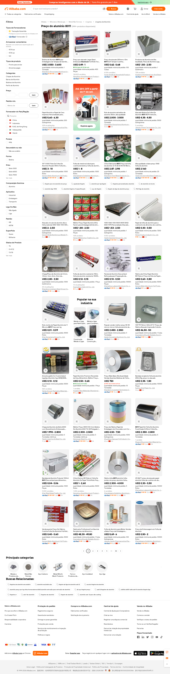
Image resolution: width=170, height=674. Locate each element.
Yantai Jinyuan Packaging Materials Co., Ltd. (55, 391)
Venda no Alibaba (143, 611)
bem (34, 95)
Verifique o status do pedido (147, 620)
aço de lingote (96, 189)
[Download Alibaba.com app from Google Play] (157, 653)
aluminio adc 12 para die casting (90, 594)
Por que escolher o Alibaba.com (16, 611)
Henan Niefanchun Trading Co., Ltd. (86, 238)
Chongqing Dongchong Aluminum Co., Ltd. (117, 124)
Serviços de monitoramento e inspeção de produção (52, 629)
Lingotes (88, 22)
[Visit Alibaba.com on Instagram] (152, 637)
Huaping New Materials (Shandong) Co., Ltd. (86, 391)
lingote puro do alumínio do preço (56, 184)
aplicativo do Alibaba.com (121, 653)
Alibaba (43, 22)
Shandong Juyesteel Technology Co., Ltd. (117, 390)
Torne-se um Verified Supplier (147, 624)
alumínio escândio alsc (44, 584)
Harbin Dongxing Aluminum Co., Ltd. (117, 337)
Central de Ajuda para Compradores (117, 611)
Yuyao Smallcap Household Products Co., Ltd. (117, 75)
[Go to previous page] (84, 551)
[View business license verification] (106, 670)
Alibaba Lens (17, 653)
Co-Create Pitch (10, 615)
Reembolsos (108, 624)
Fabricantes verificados (79, 611)
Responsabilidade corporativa (15, 620)
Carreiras (8, 624)
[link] (167, 652)
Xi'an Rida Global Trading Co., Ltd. (54, 493)
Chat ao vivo (108, 615)
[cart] (135, 9)
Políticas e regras (44, 635)
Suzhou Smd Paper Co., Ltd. (145, 388)
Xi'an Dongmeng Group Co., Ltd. (53, 337)
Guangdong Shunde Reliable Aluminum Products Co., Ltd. (148, 335)
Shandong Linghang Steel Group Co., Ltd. (55, 289)
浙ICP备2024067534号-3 (144, 670)
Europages (118, 663)
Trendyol (110, 663)
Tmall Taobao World (74, 663)
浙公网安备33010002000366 (123, 670)
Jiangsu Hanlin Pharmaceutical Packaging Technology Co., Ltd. (55, 127)
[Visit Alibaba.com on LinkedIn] (143, 637)
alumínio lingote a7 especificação (74, 189)
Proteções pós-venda (45, 624)
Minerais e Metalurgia (57, 22)
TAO (103, 663)
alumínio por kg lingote (98, 184)
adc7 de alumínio (28, 594)
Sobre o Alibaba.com (12, 606)
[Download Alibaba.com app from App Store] (140, 653)
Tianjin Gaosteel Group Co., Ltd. (115, 238)
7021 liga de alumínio (142, 189)
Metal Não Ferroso (75, 22)
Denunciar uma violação (112, 635)
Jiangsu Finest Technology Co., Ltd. (148, 127)
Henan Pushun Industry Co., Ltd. (146, 235)
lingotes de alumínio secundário (20, 584)
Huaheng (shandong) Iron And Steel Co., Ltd (148, 75)
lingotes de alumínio (47, 594)
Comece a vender (143, 615)
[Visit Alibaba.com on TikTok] (161, 637)
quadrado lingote (79, 184)
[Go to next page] (121, 551)
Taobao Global (95, 663)
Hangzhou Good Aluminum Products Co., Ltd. (86, 76)
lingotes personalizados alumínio (123, 184)
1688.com (61, 663)
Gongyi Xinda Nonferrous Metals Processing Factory (55, 235)
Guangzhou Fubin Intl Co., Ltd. (83, 287)
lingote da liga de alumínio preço (118, 189)
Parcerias (140, 628)
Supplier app (75, 653)
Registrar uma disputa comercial (115, 620)
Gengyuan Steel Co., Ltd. (82, 439)
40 (116, 551)
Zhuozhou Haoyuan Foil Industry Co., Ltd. (117, 439)
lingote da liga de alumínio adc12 (69, 584)
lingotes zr (13, 594)
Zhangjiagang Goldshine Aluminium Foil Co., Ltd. (86, 176)
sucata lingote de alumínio (95, 584)
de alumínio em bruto (148, 184)
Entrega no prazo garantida (47, 620)
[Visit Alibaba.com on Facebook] (138, 637)
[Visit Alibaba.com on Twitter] (147, 637)
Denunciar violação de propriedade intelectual (116, 629)
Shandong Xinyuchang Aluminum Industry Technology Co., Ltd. (55, 72)
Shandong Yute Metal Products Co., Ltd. (117, 176)
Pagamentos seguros (45, 611)
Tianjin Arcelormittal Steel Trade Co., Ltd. (148, 176)
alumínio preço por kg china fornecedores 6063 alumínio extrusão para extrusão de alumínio (40, 589)
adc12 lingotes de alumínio (105, 589)
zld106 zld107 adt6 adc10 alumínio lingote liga (135, 589)
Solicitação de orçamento (80, 615)
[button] (104, 8)
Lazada (85, 663)
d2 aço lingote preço (83, 589)
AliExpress (52, 663)
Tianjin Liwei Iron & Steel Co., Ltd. (54, 439)
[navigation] (22, 286)
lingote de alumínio (67, 594)
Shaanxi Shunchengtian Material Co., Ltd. (148, 442)
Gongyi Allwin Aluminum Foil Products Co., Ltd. (55, 176)
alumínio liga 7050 (51, 189)
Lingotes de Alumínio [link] (102, 22)
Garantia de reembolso (46, 615)
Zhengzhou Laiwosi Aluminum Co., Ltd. (117, 286)
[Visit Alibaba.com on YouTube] (156, 637)
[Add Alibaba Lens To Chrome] (40, 653)
